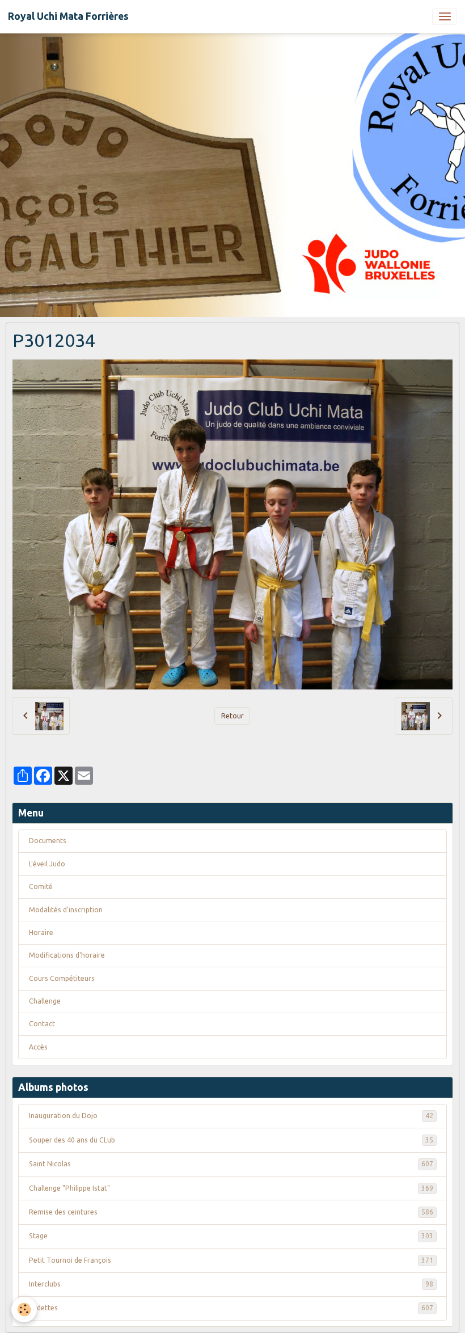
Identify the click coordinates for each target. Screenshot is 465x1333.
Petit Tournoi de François (231, 1260)
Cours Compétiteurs (62, 978)
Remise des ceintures (231, 1212)
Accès (38, 1047)
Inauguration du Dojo (231, 1115)
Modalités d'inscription (66, 909)
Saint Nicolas (231, 1163)
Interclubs (231, 1284)
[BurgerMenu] (444, 16)
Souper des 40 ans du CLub (231, 1140)
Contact (42, 1023)
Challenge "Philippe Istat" (231, 1188)
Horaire (41, 932)
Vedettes (231, 1307)
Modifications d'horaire (67, 955)
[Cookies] (24, 1309)
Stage (231, 1235)
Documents (47, 840)
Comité (41, 886)
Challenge (45, 1001)
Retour (232, 716)
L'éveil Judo (47, 863)
